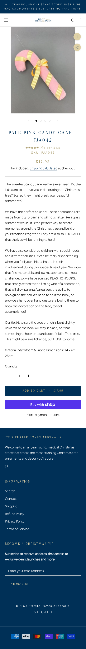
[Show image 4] (50, 121)
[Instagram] (6, 466)
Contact (11, 499)
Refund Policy (14, 514)
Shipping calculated (43, 168)
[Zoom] (77, 36)
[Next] (57, 120)
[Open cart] (80, 20)
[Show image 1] (36, 121)
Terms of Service (17, 529)
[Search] (73, 20)
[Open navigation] (6, 20)
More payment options (43, 415)
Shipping (11, 506)
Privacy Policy (14, 521)
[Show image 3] (45, 121)
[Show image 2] (41, 121)
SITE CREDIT (43, 612)
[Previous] (28, 120)
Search (10, 491)
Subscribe (20, 584)
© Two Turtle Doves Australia (43, 606)
